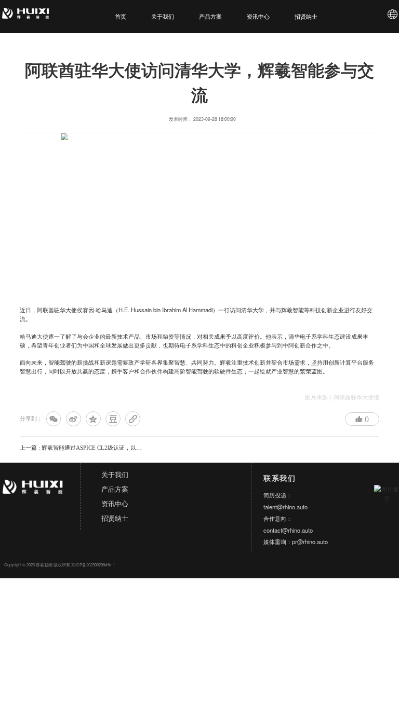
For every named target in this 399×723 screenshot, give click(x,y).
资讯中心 (258, 16)
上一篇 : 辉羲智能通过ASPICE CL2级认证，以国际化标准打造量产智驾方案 (115, 447)
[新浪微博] (73, 418)
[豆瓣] (113, 418)
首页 (120, 16)
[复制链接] (132, 418)
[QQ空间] (93, 418)
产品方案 (210, 16)
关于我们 (162, 16)
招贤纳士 (306, 16)
